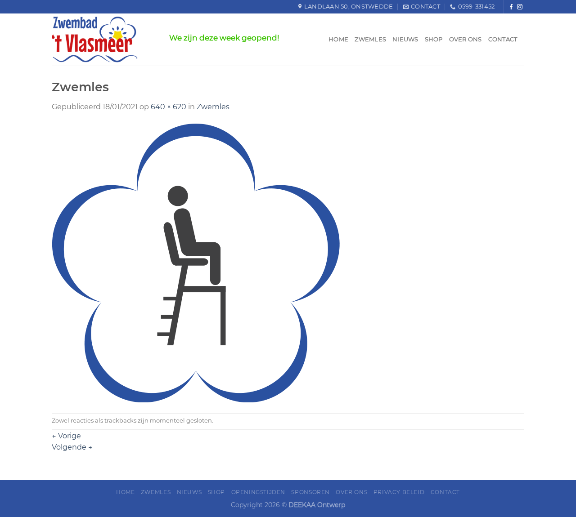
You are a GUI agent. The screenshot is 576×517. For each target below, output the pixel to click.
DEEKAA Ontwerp (316, 505)
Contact (503, 39)
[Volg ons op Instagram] (519, 7)
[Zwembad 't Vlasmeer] (104, 39)
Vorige (66, 436)
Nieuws (405, 39)
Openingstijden (258, 492)
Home (338, 39)
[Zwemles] (196, 262)
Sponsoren (310, 492)
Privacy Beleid (399, 492)
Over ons (465, 39)
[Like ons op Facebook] (511, 7)
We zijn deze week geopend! (224, 37)
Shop (434, 39)
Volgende (72, 447)
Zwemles (370, 39)
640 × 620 (168, 107)
